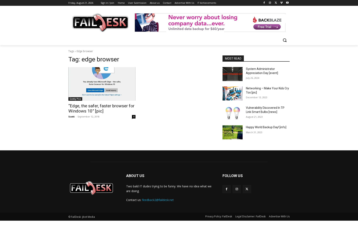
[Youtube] (287, 3)
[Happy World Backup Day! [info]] (233, 132)
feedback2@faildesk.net (158, 200)
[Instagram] (270, 3)
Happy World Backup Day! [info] (266, 127)
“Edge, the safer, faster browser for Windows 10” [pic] (101, 108)
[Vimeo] (281, 3)
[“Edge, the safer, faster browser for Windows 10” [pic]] (101, 84)
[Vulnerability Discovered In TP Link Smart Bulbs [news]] (233, 113)
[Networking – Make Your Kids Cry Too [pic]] (233, 93)
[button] (285, 40)
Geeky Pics (75, 98)
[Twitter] (275, 3)
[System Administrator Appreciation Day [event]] (233, 74)
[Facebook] (264, 3)
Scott (71, 116)
